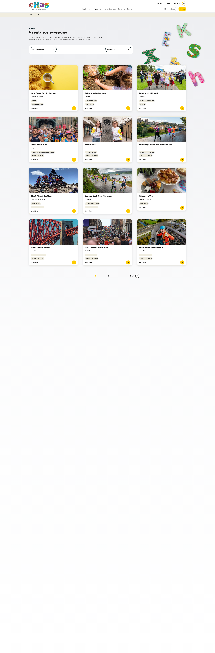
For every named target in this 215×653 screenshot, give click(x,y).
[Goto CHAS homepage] (39, 6)
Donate (182, 9)
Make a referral (169, 9)
